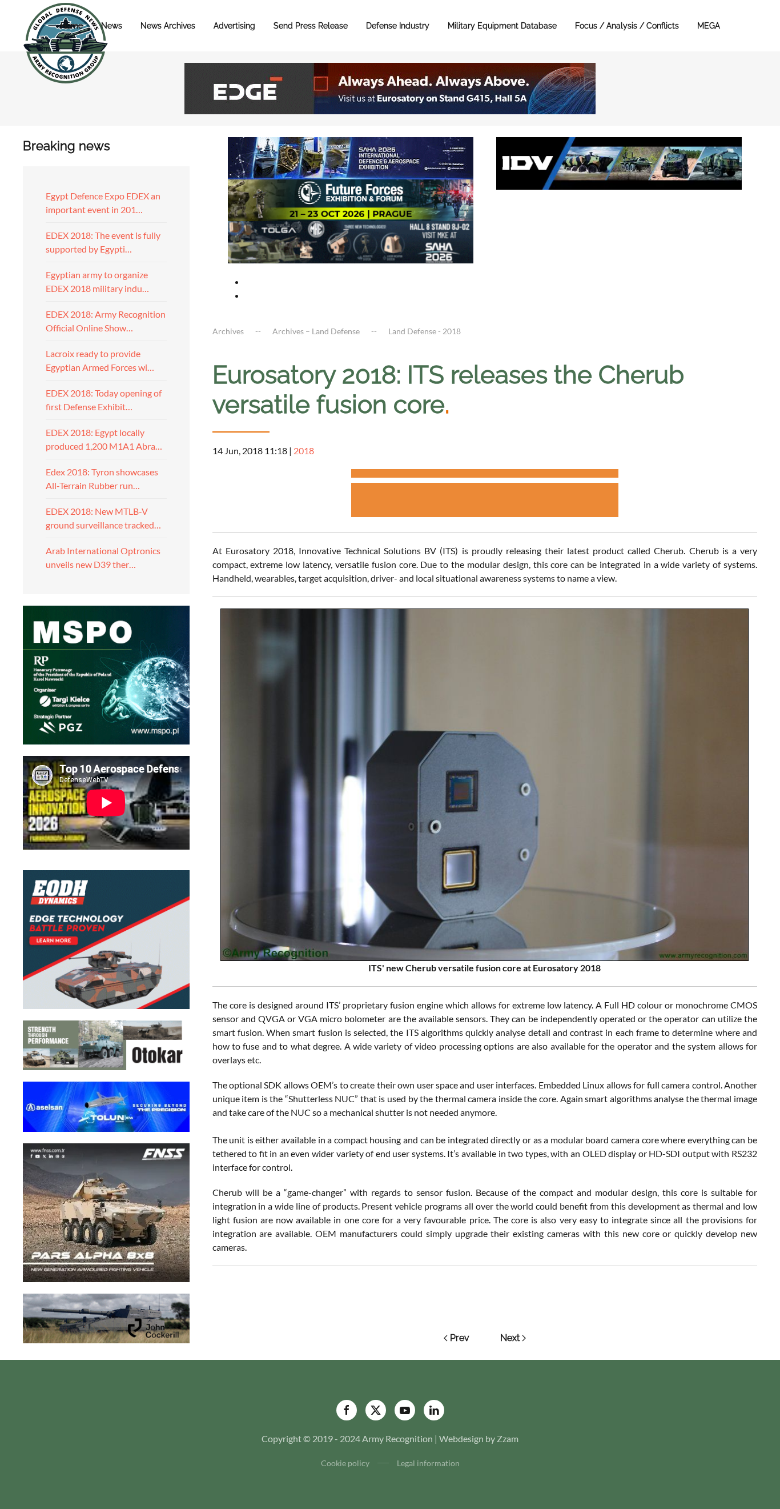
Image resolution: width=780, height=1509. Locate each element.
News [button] (111, 25)
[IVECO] (619, 162)
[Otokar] (106, 1044)
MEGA (708, 25)
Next (510, 1337)
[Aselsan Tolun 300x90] (106, 1105)
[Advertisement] (484, 475)
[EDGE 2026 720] (390, 87)
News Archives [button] (167, 25)
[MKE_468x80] (350, 240)
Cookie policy (345, 1463)
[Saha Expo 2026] (350, 156)
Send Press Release (311, 25)
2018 (303, 450)
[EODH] (106, 937)
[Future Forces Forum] (350, 198)
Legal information (428, 1463)
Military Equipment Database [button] (502, 25)
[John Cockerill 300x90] (106, 1316)
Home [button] (72, 25)
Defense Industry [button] (397, 25)
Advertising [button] (234, 25)
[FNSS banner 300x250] (106, 1211)
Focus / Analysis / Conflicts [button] (627, 25)
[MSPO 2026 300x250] (106, 673)
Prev (459, 1337)
